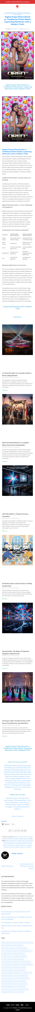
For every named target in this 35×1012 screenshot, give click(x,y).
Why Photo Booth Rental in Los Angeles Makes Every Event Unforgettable (16, 918)
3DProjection (5, 942)
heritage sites (15, 964)
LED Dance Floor (12, 783)
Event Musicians (10, 768)
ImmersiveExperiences (7, 967)
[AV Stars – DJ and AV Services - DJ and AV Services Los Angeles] (17, 7)
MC (18, 768)
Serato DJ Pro (5, 989)
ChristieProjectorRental (21, 948)
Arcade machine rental (16, 774)
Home (13, 816)
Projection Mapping (20, 981)
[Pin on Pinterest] (22, 830)
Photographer (27, 785)
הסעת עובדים (22, 787)
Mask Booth (14, 802)
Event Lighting (26, 765)
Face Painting (13, 776)
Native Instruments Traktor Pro (9, 978)
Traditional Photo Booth (25, 847)
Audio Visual (26, 29)
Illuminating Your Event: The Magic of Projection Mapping (27, 866)
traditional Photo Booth (24, 838)
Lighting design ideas (7, 975)
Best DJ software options (8, 948)
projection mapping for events (19, 983)
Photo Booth (24, 768)
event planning (15, 962)
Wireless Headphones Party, (18, 778)
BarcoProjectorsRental (7, 945)
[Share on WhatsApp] (9, 830)
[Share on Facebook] (12, 830)
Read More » (5, 390)
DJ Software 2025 (6, 953)
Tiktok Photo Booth (12, 798)
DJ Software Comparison (18, 953)
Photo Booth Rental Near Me (16, 772)
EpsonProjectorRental (18, 959)
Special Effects (16, 765)
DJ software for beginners (20, 956)
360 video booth (23, 798)
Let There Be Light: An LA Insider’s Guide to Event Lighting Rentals (15, 913)
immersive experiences (20, 967)
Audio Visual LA (24, 802)
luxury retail (16, 975)
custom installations (6, 951)
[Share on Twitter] (16, 830)
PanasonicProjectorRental (8, 981)
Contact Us (20, 816)
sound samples (8, 800)
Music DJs (21, 804)
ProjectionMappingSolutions (8, 986)
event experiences (6, 962)
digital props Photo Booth (11, 840)
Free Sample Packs (20, 800)
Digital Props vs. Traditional (25, 845)
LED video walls (27, 972)
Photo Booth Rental (18, 770)
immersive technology (7, 970)
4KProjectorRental (14, 942)
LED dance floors (18, 972)
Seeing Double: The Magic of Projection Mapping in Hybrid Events (16, 932)
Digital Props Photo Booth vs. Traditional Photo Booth (16, 842)
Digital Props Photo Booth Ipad (25, 840)
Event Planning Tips (25, 962)
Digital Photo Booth (7, 866)
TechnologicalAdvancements (9, 992)
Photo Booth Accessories (21, 807)
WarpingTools (20, 992)
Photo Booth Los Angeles (15, 13)
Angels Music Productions (26, 942)
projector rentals (21, 986)
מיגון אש (15, 787)
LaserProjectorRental (7, 972)
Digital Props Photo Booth (13, 12)
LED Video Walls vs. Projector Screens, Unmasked (15, 922)
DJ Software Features (7, 956)
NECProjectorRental (24, 978)
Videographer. (9, 787)
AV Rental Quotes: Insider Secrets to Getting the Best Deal (16, 927)
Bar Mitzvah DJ (22, 783)
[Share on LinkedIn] (25, 830)
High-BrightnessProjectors (26, 964)
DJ (16, 768)
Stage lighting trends (23, 989)
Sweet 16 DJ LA (18, 781)
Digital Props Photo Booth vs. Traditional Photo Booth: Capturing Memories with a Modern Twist (17, 843)
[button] (2, 7)
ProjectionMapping (6, 983)
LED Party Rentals (11, 804)
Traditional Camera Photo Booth (11, 847)
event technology (6, 964)
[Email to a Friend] (19, 830)
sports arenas (13, 989)
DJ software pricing (6, 959)
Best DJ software (18, 945)
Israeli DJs (17, 809)
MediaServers (24, 975)
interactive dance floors (19, 970)
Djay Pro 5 (29, 951)
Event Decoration (17, 785)
